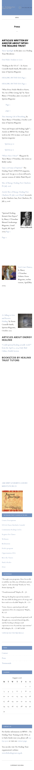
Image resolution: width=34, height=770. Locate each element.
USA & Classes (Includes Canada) (13, 525)
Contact (5, 653)
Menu (17, 17)
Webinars (5, 539)
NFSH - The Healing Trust (17, 7)
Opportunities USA (9, 553)
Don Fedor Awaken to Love (12, 60)
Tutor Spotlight (8, 51)
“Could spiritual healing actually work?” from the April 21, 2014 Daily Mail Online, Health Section (16, 348)
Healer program (7, 548)
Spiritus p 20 (9, 144)
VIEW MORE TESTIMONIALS (13, 633)
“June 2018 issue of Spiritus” (12, 168)
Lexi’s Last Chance (25, 267)
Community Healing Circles (11, 530)
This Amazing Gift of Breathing (13, 116)
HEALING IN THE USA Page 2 (14, 84)
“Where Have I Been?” (10, 156)
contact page (22, 741)
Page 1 (8, 105)
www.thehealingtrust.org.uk (12, 753)
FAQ (3, 567)
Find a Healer (6, 562)
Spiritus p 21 (9, 150)
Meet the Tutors (7, 558)
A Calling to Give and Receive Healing (8, 318)
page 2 (8, 111)
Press (4, 658)
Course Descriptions (9, 520)
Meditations (6, 544)
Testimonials (6, 663)
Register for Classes (8, 534)
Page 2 (4, 237)
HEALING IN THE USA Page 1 (14, 78)
